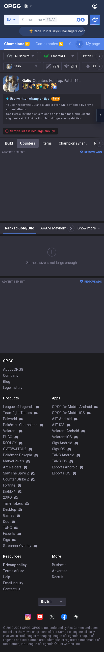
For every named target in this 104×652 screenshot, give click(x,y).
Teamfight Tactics (17, 413)
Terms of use (13, 571)
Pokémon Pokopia (17, 455)
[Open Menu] (95, 6)
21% (74, 66)
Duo (6, 522)
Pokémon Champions (20, 425)
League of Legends (18, 407)
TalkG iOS (59, 461)
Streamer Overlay (17, 546)
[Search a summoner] (80, 20)
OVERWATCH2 (14, 449)
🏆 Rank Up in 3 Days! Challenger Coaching (57, 31)
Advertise (59, 571)
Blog (6, 382)
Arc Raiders (12, 467)
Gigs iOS (58, 449)
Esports (9, 534)
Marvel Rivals (13, 461)
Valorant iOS (62, 437)
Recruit (57, 577)
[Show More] (28, 6)
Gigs (6, 540)
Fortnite (9, 485)
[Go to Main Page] (12, 6)
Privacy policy (15, 565)
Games (8, 515)
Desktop (9, 509)
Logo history (12, 388)
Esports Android (64, 467)
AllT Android (62, 419)
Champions (16, 44)
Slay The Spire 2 (16, 473)
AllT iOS (58, 425)
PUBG (7, 437)
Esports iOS (61, 473)
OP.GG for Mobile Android (72, 407)
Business (59, 565)
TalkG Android (63, 455)
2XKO (7, 497)
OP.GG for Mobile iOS (68, 413)
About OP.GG (13, 369)
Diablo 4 (9, 491)
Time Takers (13, 503)
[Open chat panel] (100, 115)
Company (10, 375)
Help (6, 577)
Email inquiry (13, 583)
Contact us (11, 589)
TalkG (7, 528)
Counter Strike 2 (16, 479)
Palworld (10, 419)
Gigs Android (62, 443)
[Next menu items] (79, 43)
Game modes (49, 44)
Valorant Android (65, 431)
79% (56, 66)
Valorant (10, 431)
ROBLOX (10, 443)
